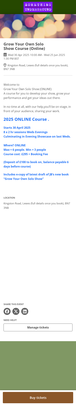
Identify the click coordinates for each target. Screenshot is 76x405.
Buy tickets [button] (38, 397)
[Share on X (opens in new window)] (15, 311)
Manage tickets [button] (38, 327)
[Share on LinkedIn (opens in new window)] (24, 311)
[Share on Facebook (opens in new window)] (7, 311)
